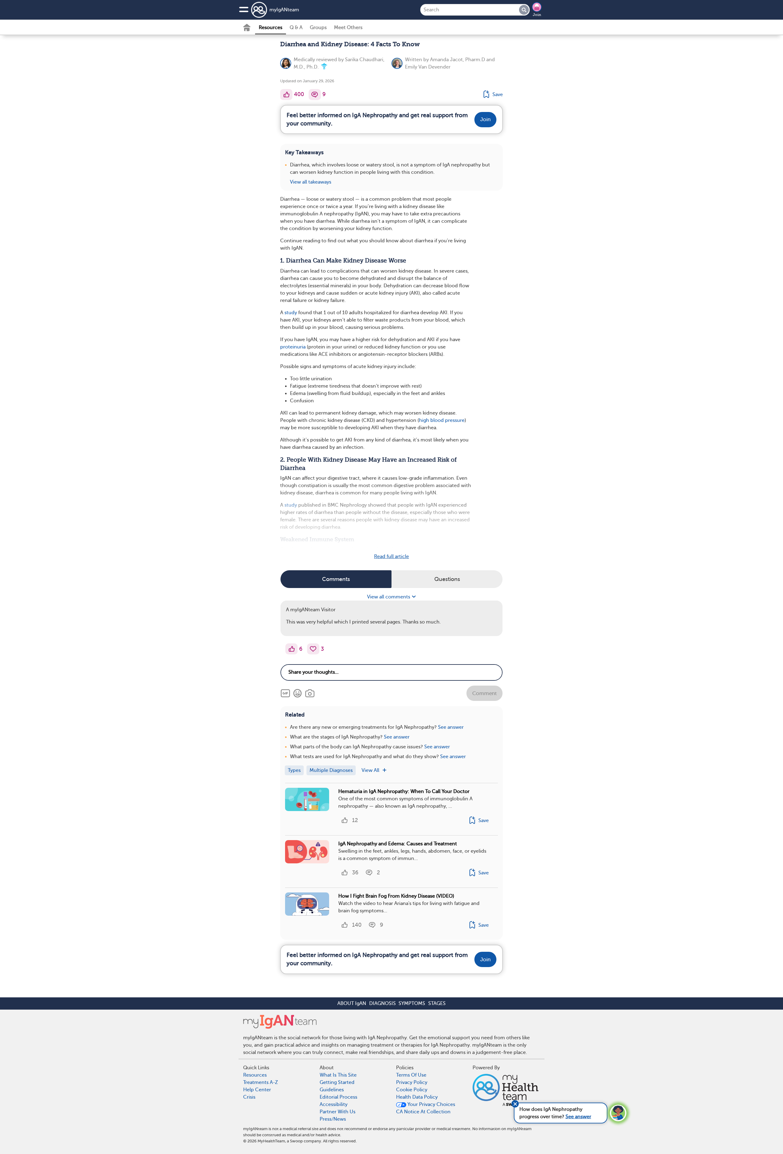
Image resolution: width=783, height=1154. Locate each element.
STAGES (437, 1003)
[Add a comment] (315, 94)
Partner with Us (337, 1112)
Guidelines (332, 1090)
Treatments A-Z (260, 1082)
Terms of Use (411, 1075)
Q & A (296, 27)
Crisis (249, 1097)
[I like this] (286, 94)
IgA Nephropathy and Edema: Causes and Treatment (397, 844)
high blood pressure (442, 420)
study (290, 312)
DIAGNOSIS (382, 1003)
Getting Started (337, 1082)
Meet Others (348, 27)
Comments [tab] (336, 579)
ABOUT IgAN (351, 1003)
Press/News (333, 1119)
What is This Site (338, 1075)
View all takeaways (310, 182)
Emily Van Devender (428, 67)
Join (537, 15)
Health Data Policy (417, 1097)
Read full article (391, 556)
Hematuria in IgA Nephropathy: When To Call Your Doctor (403, 791)
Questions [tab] (447, 579)
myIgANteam (284, 10)
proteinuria (293, 347)
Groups (318, 27)
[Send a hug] (313, 648)
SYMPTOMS (412, 1003)
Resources (270, 27)
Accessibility (333, 1104)
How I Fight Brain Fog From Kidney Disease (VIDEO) (396, 896)
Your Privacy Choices (430, 1104)
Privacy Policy (411, 1082)
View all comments (389, 597)
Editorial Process (338, 1097)
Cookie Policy (411, 1090)
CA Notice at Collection (423, 1112)
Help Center (257, 1090)
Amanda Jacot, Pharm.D (457, 59)
